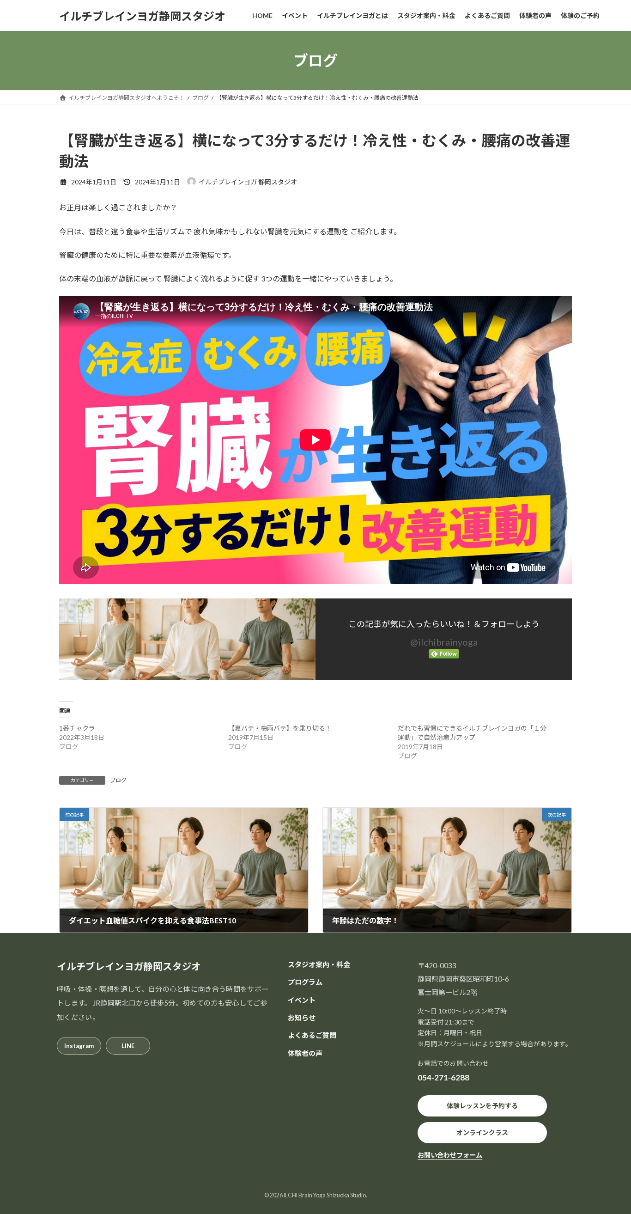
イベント (302, 1000)
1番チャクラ (77, 728)
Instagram (79, 1045)
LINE (127, 1045)
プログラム (305, 982)
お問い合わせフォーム (450, 1155)
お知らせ (302, 1017)
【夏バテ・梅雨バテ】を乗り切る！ (280, 728)
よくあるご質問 (312, 1035)
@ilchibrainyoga (444, 641)
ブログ (118, 780)
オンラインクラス (482, 1132)
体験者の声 (305, 1053)
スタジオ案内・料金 (319, 964)
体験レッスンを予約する (482, 1106)
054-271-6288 (443, 1077)
